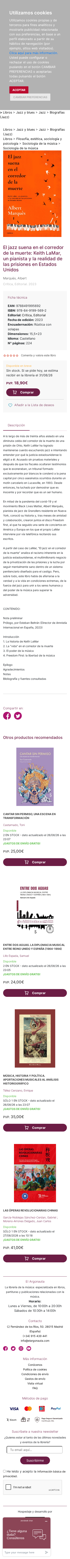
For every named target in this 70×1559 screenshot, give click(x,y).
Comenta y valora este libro (38, 355)
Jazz (42, 112)
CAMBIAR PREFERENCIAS (30, 97)
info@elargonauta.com (35, 1340)
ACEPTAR (18, 90)
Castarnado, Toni (14, 825)
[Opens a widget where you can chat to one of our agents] (26, 1537)
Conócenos (35, 1364)
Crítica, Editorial (34, 315)
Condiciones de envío (35, 1374)
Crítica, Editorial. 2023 (19, 284)
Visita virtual (35, 1383)
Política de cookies (35, 1369)
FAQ (35, 1388)
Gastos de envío (35, 1378)
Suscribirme (35, 1460)
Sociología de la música (39, 143)
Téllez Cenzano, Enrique (18, 1090)
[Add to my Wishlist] (10, 405)
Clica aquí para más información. (33, 53)
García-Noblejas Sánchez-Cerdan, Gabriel (30, 1217)
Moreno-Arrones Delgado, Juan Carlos (27, 1221)
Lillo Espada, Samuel (16, 955)
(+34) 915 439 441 (35, 1336)
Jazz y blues (25, 112)
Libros (7, 112)
